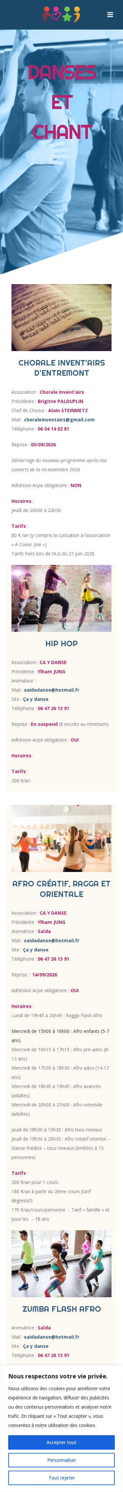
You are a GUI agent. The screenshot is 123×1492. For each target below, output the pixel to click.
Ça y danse (36, 699)
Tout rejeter (62, 1478)
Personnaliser (61, 1460)
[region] (61, 1428)
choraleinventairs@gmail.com (59, 419)
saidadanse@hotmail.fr (51, 690)
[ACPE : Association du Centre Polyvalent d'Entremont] (61, 15)
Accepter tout (61, 1442)
